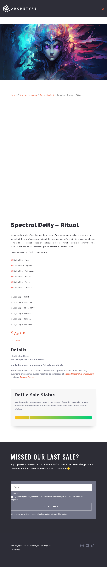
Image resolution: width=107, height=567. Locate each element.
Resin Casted (47, 95)
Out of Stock (15, 340)
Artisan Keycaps (28, 95)
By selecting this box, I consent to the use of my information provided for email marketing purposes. (48, 498)
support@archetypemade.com (79, 373)
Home (14, 95)
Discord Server (27, 377)
